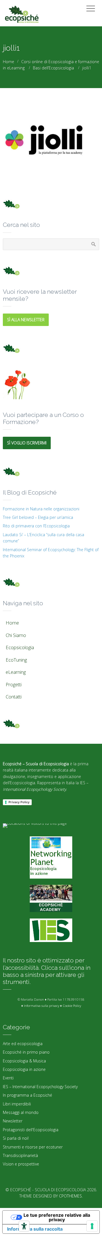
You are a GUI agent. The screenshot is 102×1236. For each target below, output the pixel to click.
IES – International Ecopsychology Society (40, 1086)
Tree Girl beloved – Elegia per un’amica (38, 517)
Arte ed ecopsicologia (22, 1043)
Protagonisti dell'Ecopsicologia (30, 1129)
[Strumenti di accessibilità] (24, 1226)
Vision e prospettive (21, 1164)
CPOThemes (70, 1196)
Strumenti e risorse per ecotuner (33, 1147)
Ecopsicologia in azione (24, 1069)
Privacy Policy (18, 802)
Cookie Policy (72, 1005)
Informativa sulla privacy (41, 1005)
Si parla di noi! (16, 1138)
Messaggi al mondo (21, 1112)
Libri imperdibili (17, 1104)
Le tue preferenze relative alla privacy (57, 1217)
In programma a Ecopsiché (27, 1095)
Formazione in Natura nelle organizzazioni (41, 509)
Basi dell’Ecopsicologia (53, 68)
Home (8, 61)
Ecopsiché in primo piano (26, 1052)
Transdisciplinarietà (20, 1155)
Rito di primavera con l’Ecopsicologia (36, 526)
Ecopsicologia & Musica (24, 1061)
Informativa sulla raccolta (35, 1229)
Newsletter (12, 1121)
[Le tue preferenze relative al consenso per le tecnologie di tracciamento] (92, 1226)
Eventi (8, 1078)
